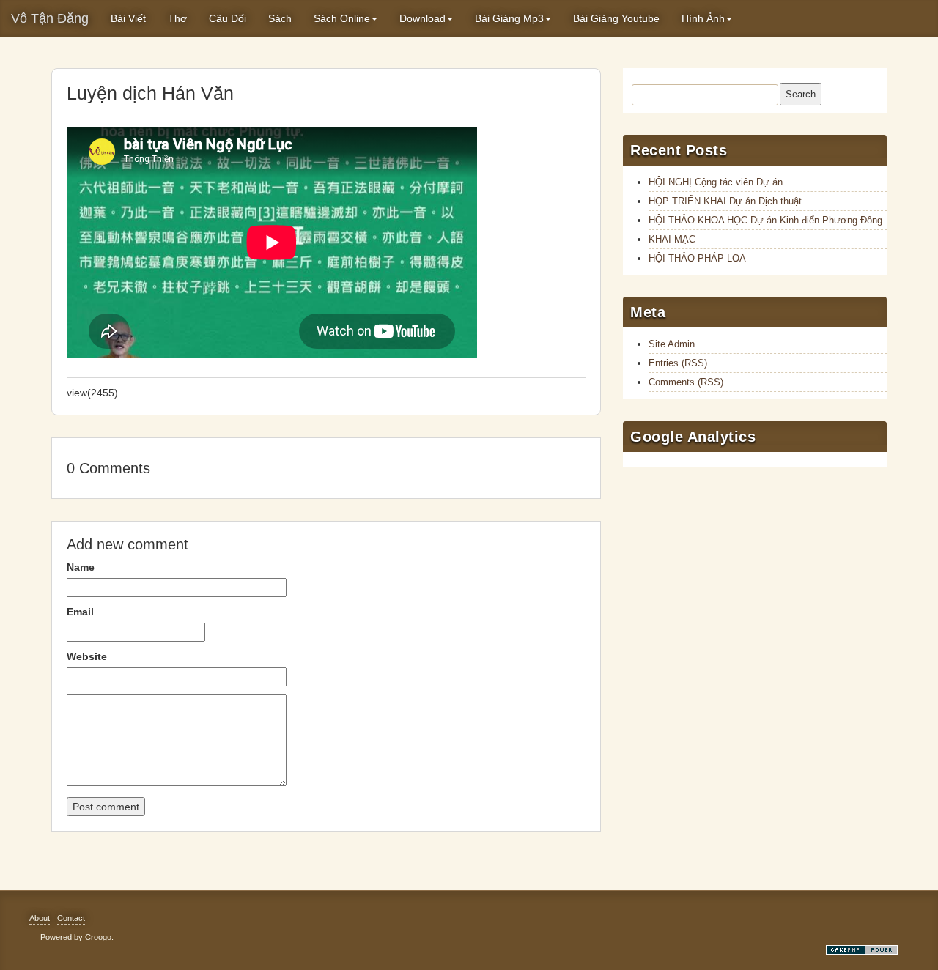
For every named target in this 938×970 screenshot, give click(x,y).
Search (801, 94)
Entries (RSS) (678, 363)
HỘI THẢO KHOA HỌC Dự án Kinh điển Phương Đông (765, 220)
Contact (71, 918)
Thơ (177, 18)
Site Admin (672, 343)
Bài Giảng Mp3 (509, 18)
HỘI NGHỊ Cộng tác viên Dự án (716, 182)
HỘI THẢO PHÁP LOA (697, 258)
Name (81, 567)
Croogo (98, 937)
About (39, 918)
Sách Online (342, 18)
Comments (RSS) (686, 382)
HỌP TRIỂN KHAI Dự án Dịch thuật (725, 201)
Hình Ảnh (703, 18)
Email (80, 612)
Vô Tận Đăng (50, 18)
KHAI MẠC (672, 239)
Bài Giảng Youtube (616, 18)
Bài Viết (128, 18)
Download (422, 18)
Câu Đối (227, 18)
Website (87, 656)
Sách (280, 18)
